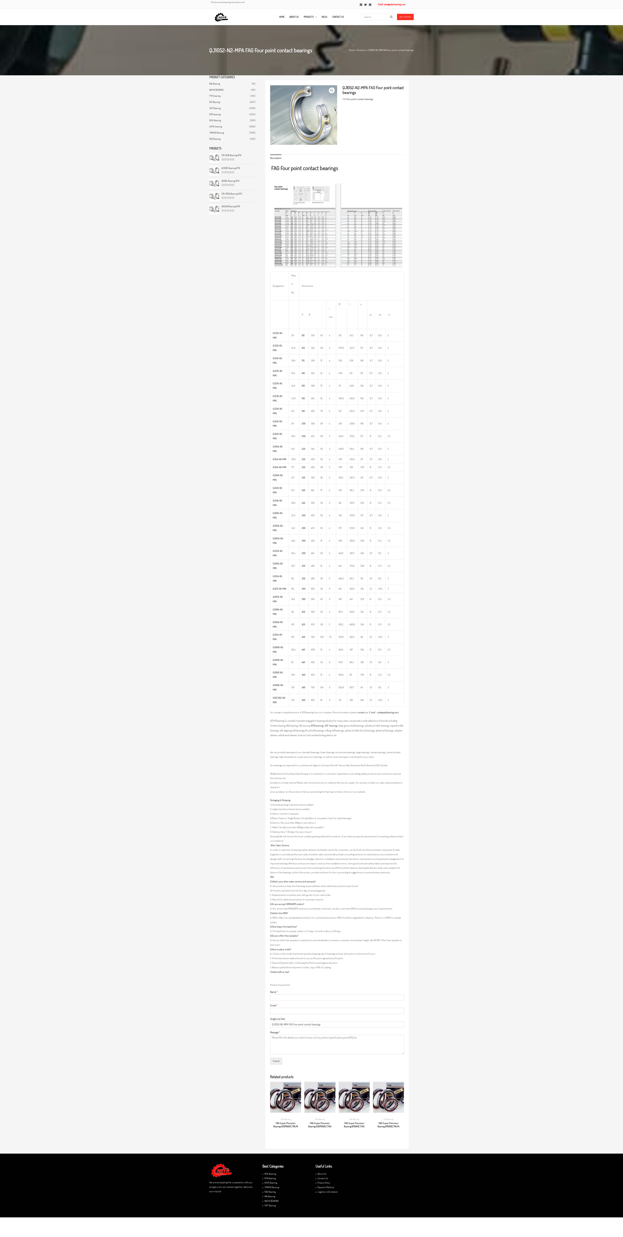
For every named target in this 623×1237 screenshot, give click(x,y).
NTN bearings (317, 725)
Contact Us (323, 1178)
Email (273, 1005)
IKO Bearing (214, 102)
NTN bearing (215, 114)
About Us (322, 1173)
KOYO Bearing (270, 1182)
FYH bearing (214, 95)
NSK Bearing (215, 120)
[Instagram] (370, 4)
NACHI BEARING (216, 89)
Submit (276, 1061)
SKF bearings (331, 725)
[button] (405, 17)
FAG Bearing (214, 138)
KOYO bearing (215, 126)
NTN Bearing (270, 1178)
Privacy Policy (324, 1182)
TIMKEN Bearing (216, 132)
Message (275, 1032)
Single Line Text (277, 1019)
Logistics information (328, 1191)
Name (274, 992)
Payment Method (326, 1187)
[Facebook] (361, 4)
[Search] (391, 17)
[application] (315, 17)
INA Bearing (214, 83)
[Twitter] (365, 4)
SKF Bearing (215, 108)
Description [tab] (275, 158)
